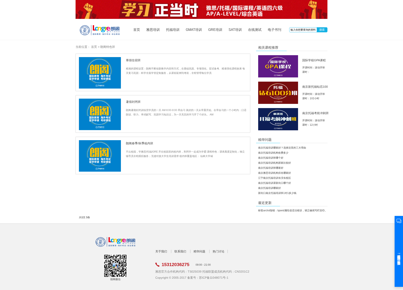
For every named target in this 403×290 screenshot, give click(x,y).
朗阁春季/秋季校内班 (139, 143)
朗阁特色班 (107, 46)
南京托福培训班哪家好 (270, 167)
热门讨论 (218, 251)
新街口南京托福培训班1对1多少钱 (277, 193)
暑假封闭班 (133, 101)
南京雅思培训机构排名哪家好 (274, 172)
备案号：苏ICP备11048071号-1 (207, 277)
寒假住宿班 (133, 60)
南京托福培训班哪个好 (270, 157)
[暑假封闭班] (100, 114)
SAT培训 (235, 29)
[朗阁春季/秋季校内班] (100, 156)
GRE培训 (215, 29)
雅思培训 (153, 29)
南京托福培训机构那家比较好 (274, 162)
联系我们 (180, 251)
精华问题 (199, 251)
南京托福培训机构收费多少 (273, 152)
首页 (136, 29)
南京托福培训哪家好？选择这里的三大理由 (282, 147)
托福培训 (172, 29)
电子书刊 (274, 29)
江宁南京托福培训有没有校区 (274, 177)
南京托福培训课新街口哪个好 (274, 183)
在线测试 (255, 29)
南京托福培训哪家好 (269, 188)
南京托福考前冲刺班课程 (315, 114)
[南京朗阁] (115, 247)
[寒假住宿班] (100, 73)
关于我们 (161, 251)
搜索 (322, 29)
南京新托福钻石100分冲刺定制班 (315, 88)
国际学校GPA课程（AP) (314, 62)
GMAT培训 (194, 29)
